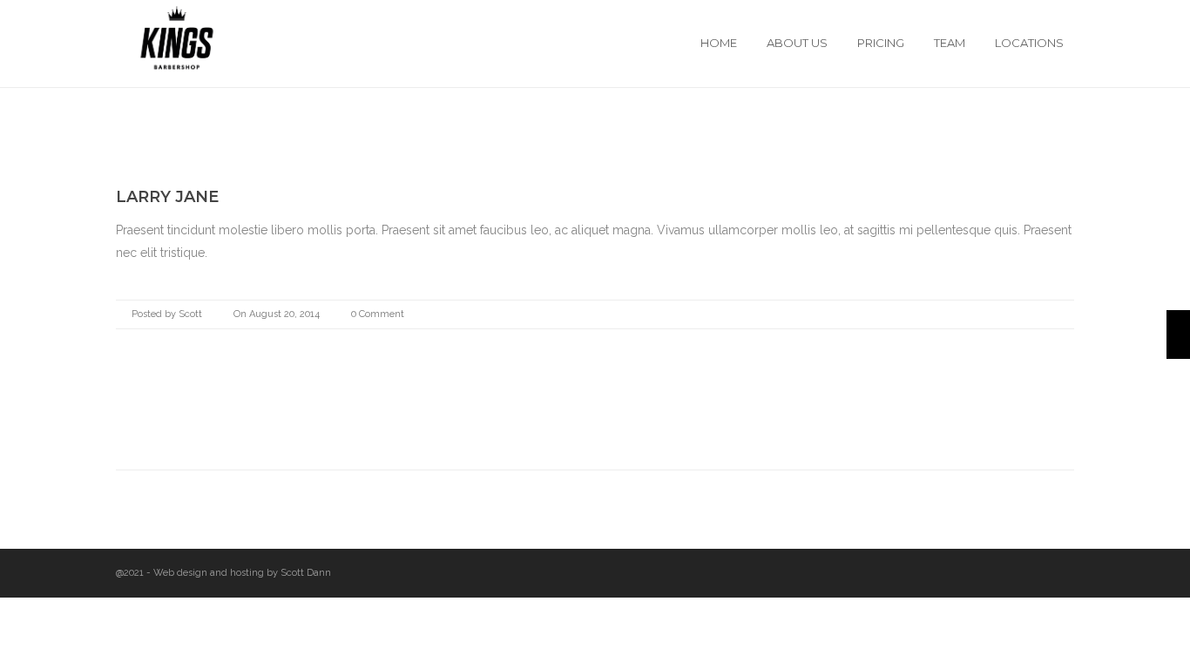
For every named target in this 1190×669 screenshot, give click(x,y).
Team (949, 43)
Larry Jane (167, 196)
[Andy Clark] (1178, 334)
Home (718, 43)
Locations (1029, 43)
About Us (797, 43)
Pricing (880, 43)
